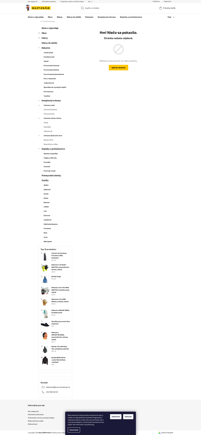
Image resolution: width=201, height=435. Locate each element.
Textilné (47, 96)
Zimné (46, 61)
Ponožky (47, 162)
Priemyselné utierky (51, 175)
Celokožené (48, 52)
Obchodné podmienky (49, 2)
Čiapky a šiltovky (50, 158)
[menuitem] (36, 17)
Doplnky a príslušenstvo (53, 148)
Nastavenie (74, 430)
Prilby (46, 123)
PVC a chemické (50, 79)
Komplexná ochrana (51, 100)
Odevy (45, 38)
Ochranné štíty (49, 114)
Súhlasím (128, 417)
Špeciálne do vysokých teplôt (55, 87)
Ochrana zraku (49, 105)
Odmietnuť (116, 417)
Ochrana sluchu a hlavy (52, 118)
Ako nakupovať (32, 2)
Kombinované (49, 57)
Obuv (44, 33)
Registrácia (167, 1)
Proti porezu (48, 91)
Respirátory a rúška (51, 144)
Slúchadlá (47, 127)
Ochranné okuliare (50, 109)
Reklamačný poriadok (35, 421)
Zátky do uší (48, 131)
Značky (45, 180)
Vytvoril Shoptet (167, 433)
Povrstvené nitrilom (51, 70)
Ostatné (47, 166)
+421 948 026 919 (52, 392)
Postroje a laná (49, 171)
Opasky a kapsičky (51, 153)
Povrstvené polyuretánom (54, 74)
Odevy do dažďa (49, 43)
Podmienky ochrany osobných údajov (72, 2)
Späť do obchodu (118, 68)
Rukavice (46, 47)
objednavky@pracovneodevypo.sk (58, 387)
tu (93, 424)
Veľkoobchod (32, 424)
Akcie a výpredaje (50, 28)
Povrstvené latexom (51, 65)
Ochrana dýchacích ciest (53, 135)
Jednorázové (49, 83)
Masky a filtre (48, 140)
